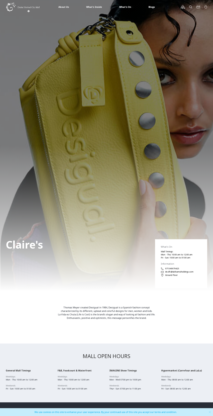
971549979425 (172, 268)
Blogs (152, 7)
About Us (63, 7)
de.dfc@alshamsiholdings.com (179, 271)
